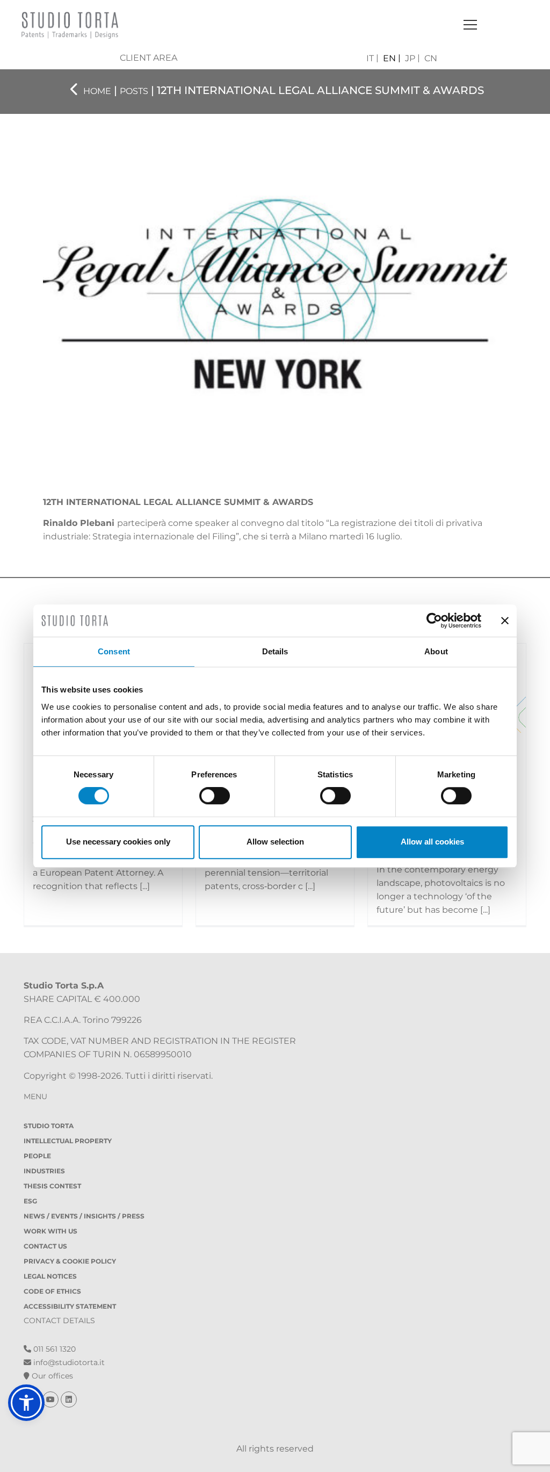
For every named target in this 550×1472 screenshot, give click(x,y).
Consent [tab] (114, 651)
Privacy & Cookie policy (70, 1261)
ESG (30, 1201)
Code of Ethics (52, 1291)
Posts (134, 91)
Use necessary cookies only (118, 841)
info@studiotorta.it (68, 1362)
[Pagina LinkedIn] (69, 1399)
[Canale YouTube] (51, 1399)
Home (97, 91)
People (37, 1156)
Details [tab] (275, 651)
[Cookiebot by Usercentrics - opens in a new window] (434, 620)
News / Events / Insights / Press (84, 1216)
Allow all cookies (432, 841)
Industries (44, 1171)
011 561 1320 (53, 1349)
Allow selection (275, 841)
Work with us (50, 1231)
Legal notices (50, 1276)
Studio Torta (49, 1126)
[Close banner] (505, 620)
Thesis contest (52, 1186)
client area (148, 58)
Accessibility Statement (70, 1306)
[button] (26, 1402)
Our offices (51, 1376)
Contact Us (45, 1246)
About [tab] (436, 651)
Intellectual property (68, 1141)
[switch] (214, 795)
